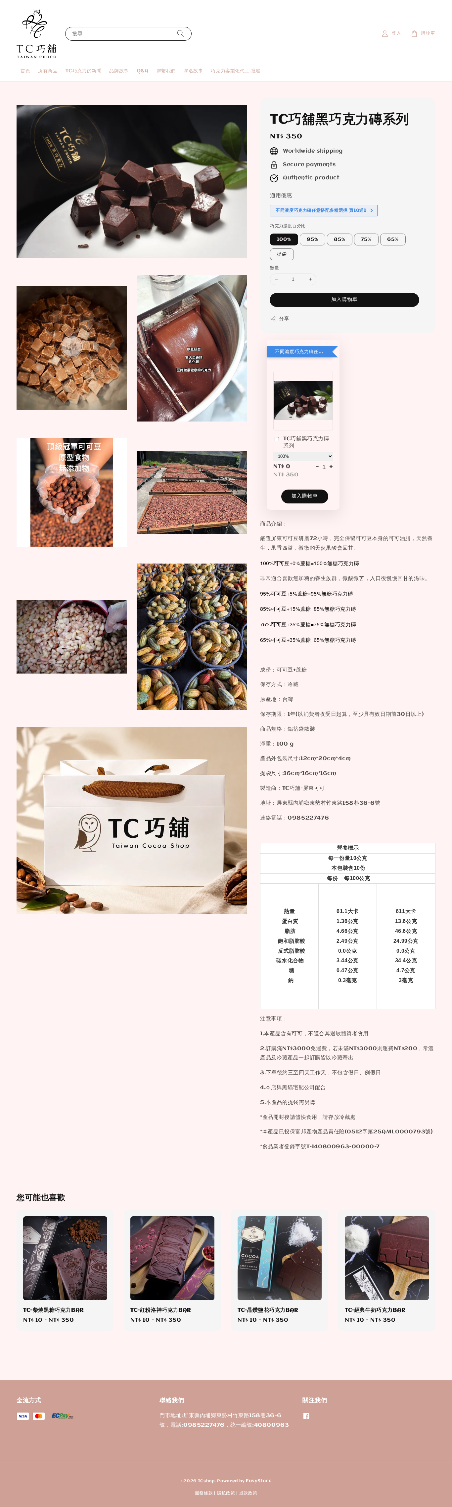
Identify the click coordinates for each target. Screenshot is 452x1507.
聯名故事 (193, 71)
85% (339, 239)
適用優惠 (281, 196)
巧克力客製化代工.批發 (236, 71)
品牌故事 (118, 71)
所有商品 (47, 71)
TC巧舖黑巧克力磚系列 (306, 442)
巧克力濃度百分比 (287, 226)
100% (284, 239)
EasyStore (258, 1481)
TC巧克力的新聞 (84, 71)
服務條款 (204, 1493)
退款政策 (248, 1493)
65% (393, 239)
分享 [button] (284, 318)
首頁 (25, 71)
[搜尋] (180, 33)
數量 (274, 268)
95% (312, 239)
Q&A (143, 71)
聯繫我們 (166, 71)
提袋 (282, 254)
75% (366, 239)
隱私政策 (226, 1493)
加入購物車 (344, 299)
